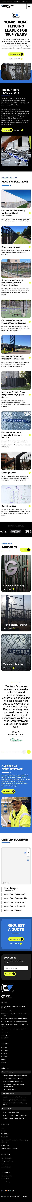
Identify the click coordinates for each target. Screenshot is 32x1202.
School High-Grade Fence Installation (12, 1081)
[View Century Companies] (2, 1190)
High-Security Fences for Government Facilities (15, 1100)
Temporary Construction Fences (11, 1112)
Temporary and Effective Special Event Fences (15, 1115)
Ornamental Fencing (6, 1010)
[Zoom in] (28, 849)
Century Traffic (5, 1179)
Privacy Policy (5, 1145)
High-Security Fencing (8, 1093)
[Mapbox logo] (6, 883)
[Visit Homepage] (7, 988)
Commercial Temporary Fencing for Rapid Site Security (15, 1029)
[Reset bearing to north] (28, 855)
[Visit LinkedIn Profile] (13, 1190)
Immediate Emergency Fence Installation (13, 1118)
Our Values (4, 1053)
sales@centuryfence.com (7, 1161)
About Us (3, 1062)
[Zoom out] (28, 852)
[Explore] (15, 206)
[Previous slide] (24, 752)
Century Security (5, 1182)
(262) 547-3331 (5, 1164)
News (2, 1128)
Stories (3, 1131)
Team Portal (4, 1136)
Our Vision (4, 1047)
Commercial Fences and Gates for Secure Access (14, 1021)
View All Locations (6, 1167)
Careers (3, 1059)
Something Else (5, 1035)
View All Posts (5, 1134)
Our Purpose (4, 1050)
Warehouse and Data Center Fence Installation (15, 1075)
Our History (4, 1056)
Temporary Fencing (7, 1109)
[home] (7, 6)
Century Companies (6, 1176)
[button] (29, 6)
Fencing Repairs (5, 1032)
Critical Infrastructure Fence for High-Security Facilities (15, 1103)
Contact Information (6, 1158)
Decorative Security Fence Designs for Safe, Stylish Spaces (14, 1025)
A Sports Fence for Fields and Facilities (13, 1078)
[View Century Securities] (9, 1190)
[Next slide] (29, 752)
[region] (16, 866)
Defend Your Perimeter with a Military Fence (14, 1097)
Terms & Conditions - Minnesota (9, 1148)
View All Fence (5, 1038)
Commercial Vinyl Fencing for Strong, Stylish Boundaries (13, 1007)
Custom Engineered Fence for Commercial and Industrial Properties (15, 1085)
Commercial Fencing (7, 1072)
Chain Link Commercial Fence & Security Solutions (14, 1018)
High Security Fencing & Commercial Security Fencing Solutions (15, 1014)
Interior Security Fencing (9, 1089)
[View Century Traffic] (6, 1190)
